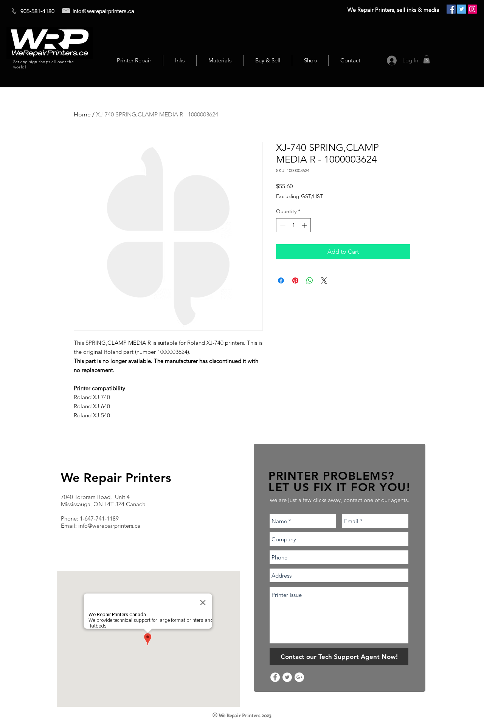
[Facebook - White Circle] (275, 677)
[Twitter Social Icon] (461, 9)
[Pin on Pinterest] (295, 280)
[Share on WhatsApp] (309, 280)
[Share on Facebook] (280, 280)
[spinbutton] (293, 225)
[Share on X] (324, 280)
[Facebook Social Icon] (451, 9)
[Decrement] (282, 225)
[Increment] (305, 225)
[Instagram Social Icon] (472, 9)
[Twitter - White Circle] (287, 677)
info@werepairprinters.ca (103, 11)
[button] (426, 59)
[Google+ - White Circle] (299, 677)
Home (82, 114)
